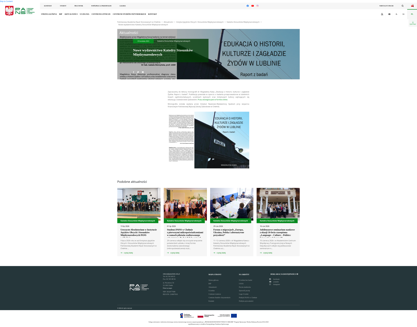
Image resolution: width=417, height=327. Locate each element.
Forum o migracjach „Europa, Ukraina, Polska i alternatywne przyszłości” (228, 232)
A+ (403, 14)
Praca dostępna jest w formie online (212, 99)
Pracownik (78, 6)
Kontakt (152, 14)
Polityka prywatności (246, 301)
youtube (276, 282)
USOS (241, 284)
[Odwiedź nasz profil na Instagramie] (257, 6)
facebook (276, 279)
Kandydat (48, 6)
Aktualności (71, 14)
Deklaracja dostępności (283, 274)
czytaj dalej (128, 253)
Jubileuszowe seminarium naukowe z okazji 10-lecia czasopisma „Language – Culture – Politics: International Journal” (277, 233)
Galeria (123, 6)
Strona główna (49, 14)
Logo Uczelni (243, 294)
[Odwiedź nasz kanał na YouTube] (252, 6)
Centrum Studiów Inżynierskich (129, 14)
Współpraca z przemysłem (101, 6)
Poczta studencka (245, 287)
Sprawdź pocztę (244, 291)
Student (63, 6)
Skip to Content (6, 1)
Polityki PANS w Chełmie (248, 297)
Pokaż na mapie (167, 288)
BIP (60, 14)
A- (396, 14)
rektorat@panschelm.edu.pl (171, 274)
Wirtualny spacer (386, 6)
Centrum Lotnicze (101, 14)
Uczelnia (84, 14)
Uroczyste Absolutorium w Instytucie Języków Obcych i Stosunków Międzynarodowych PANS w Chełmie (139, 233)
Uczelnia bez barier (245, 280)
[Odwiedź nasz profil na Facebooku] (247, 6)
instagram (276, 284)
